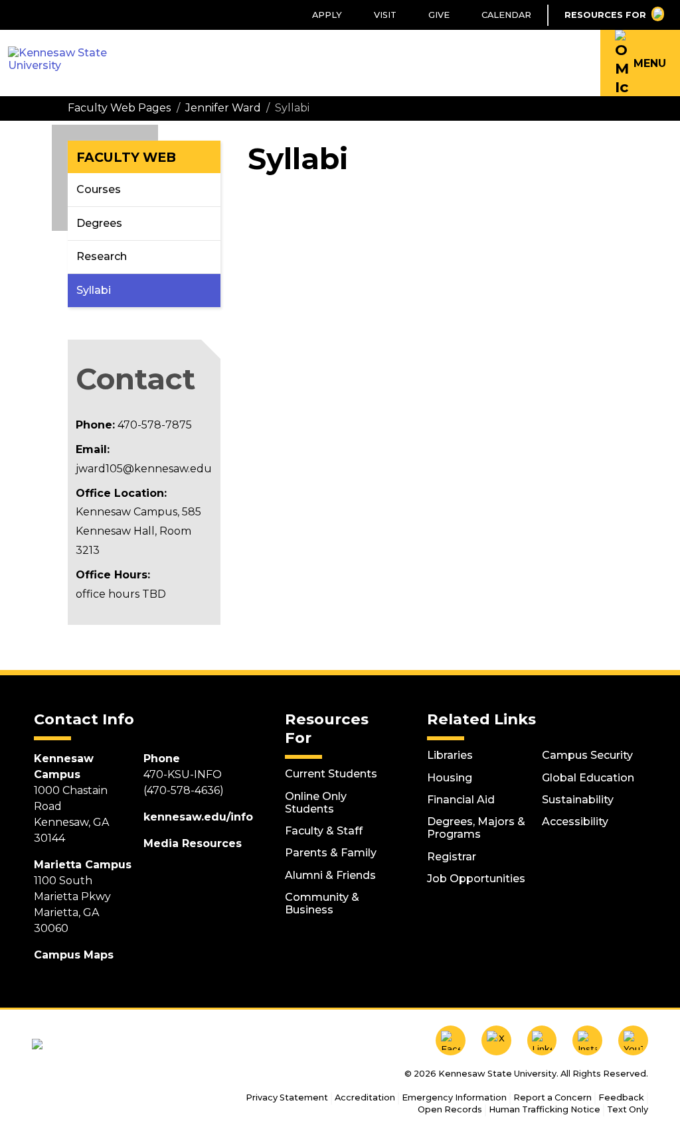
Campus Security (587, 755)
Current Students (331, 773)
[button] (640, 63)
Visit (385, 15)
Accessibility (575, 821)
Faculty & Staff (324, 831)
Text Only (627, 1109)
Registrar (451, 856)
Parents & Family (331, 852)
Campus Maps (74, 955)
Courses (98, 189)
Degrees (99, 223)
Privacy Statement (287, 1097)
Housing (449, 777)
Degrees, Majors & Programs (476, 827)
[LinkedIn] (542, 1040)
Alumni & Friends (330, 875)
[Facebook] (451, 1040)
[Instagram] (587, 1040)
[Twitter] (496, 1040)
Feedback (621, 1097)
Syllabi (93, 290)
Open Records (450, 1109)
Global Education (588, 777)
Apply (327, 15)
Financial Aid (461, 799)
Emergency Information (454, 1097)
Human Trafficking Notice (544, 1109)
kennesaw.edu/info (198, 817)
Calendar (506, 15)
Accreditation (365, 1097)
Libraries (450, 755)
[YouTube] (633, 1040)
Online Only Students (316, 802)
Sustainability (578, 799)
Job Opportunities (476, 878)
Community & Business (322, 903)
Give (439, 15)
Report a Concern (552, 1097)
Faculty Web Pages (119, 107)
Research (101, 256)
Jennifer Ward (223, 107)
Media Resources (192, 843)
